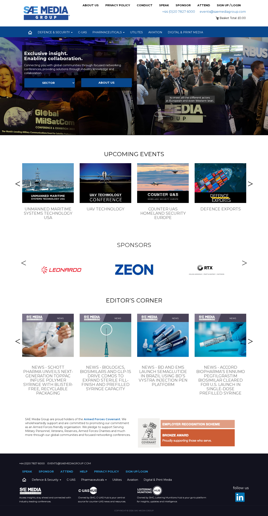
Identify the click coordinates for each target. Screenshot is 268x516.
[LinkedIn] (240, 497)
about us (106, 82)
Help (84, 471)
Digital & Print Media (185, 32)
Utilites (136, 32)
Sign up (132, 471)
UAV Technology (105, 209)
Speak (164, 5)
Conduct (144, 5)
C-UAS (82, 32)
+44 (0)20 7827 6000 (178, 12)
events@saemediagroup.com (223, 12)
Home (30, 32)
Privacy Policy (117, 5)
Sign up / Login (229, 5)
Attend (203, 5)
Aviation (155, 32)
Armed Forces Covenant (102, 419)
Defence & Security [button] (54, 32)
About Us (91, 5)
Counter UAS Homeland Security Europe (163, 213)
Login (143, 471)
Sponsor (183, 5)
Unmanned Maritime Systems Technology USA (48, 213)
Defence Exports (220, 209)
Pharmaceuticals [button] (107, 32)
